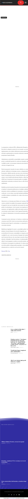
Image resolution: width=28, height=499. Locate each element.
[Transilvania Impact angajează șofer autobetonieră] (5, 354)
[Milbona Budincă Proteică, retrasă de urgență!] (14, 433)
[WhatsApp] (18, 82)
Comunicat (10, 20)
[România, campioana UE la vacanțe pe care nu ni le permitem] (14, 452)
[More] (21, 82)
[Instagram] (11, 495)
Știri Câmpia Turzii (15, 347)
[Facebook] (7, 82)
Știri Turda (13, 363)
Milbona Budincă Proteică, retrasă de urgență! (12, 441)
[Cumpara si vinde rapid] (14, 402)
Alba (12, 332)
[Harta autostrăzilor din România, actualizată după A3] (14, 473)
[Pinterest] (14, 82)
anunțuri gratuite (12, 498)
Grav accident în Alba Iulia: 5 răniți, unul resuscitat (18, 330)
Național (3, 17)
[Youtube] (19, 495)
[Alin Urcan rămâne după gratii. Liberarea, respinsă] (5, 364)
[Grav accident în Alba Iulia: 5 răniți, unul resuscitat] (5, 333)
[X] (11, 82)
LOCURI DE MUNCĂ (14, 353)
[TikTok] (14, 495)
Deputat (3, 251)
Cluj (9, 251)
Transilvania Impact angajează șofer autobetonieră (18, 351)
